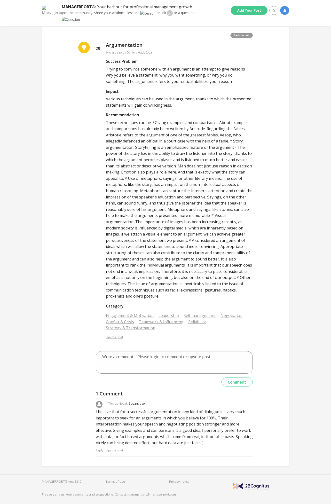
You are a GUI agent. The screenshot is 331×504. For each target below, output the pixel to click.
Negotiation (232, 315)
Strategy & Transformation (130, 328)
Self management (200, 315)
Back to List (242, 35)
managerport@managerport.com (151, 494)
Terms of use (115, 481)
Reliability (197, 321)
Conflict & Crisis (120, 321)
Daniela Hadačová (139, 52)
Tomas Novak (118, 403)
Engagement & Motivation (130, 315)
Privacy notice (179, 481)
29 (98, 48)
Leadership (168, 315)
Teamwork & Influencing (161, 321)
